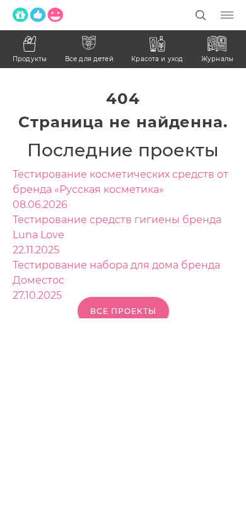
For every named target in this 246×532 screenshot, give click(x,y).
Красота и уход (157, 59)
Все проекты (123, 311)
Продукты (30, 59)
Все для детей (89, 59)
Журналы (217, 59)
